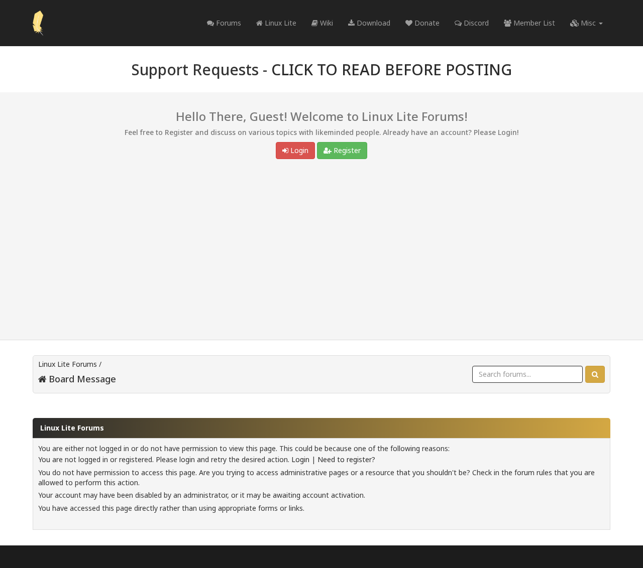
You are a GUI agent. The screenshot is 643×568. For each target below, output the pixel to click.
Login (298, 150)
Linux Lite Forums (67, 364)
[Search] (595, 374)
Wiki (325, 23)
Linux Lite (279, 23)
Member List (533, 23)
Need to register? (346, 459)
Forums (227, 23)
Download (372, 23)
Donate (426, 23)
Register (346, 150)
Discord (475, 23)
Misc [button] (588, 23)
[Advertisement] (321, 252)
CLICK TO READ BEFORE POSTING (391, 69)
